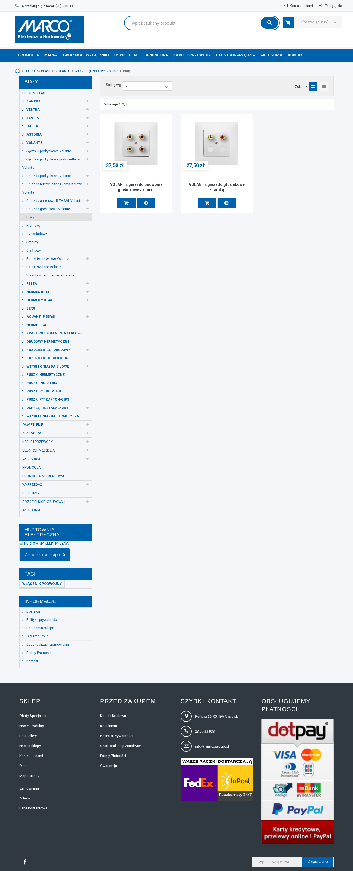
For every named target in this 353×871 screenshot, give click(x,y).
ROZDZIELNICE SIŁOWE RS (47, 358)
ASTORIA (34, 134)
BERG (30, 308)
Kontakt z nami (301, 5)
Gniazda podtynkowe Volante (48, 175)
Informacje (40, 601)
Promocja (28, 55)
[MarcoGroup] (49, 29)
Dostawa (33, 611)
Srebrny (32, 242)
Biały (30, 217)
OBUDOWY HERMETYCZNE (47, 341)
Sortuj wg (113, 84)
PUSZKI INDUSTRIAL (43, 383)
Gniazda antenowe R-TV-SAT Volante (54, 200)
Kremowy (33, 225)
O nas (23, 765)
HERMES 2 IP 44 (39, 300)
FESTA (31, 283)
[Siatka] (313, 86)
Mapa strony (29, 775)
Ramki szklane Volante (44, 267)
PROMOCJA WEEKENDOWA (43, 476)
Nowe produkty (31, 726)
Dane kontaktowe (33, 808)
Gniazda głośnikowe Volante (96, 70)
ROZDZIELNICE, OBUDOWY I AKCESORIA (43, 506)
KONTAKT (296, 55)
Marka (51, 55)
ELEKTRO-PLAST (38, 70)
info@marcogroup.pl (212, 746)
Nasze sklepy (30, 745)
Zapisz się (318, 861)
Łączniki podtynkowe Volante (48, 151)
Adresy (25, 798)
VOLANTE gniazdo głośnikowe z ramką (217, 187)
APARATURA (157, 55)
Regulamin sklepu (40, 627)
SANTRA (33, 101)
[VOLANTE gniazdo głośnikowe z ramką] (216, 143)
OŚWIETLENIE (127, 55)
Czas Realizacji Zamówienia (122, 745)
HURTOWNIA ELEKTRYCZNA (42, 532)
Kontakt (32, 661)
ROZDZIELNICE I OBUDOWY (48, 349)
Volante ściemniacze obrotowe (50, 275)
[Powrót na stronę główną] (17, 70)
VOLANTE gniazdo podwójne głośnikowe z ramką (136, 187)
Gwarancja (108, 765)
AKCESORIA (271, 55)
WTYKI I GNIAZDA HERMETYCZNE (53, 416)
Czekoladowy (36, 233)
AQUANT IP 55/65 (40, 316)
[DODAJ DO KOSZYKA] (126, 203)
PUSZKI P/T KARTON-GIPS (47, 399)
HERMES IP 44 (37, 291)
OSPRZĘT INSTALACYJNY (47, 407)
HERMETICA (36, 325)
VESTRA (33, 109)
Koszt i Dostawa (113, 715)
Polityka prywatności (42, 619)
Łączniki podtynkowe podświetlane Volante (51, 163)
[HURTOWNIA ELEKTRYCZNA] (56, 543)
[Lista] (324, 86)
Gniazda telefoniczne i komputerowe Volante (52, 188)
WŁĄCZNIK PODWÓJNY (42, 583)
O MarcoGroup (37, 636)
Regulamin (108, 726)
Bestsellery (28, 735)
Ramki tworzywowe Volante (47, 258)
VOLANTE (62, 70)
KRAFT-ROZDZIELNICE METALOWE (54, 333)
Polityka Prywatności (116, 735)
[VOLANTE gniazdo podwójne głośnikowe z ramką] (136, 143)
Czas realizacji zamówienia (47, 644)
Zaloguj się (333, 5)
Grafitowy (33, 250)
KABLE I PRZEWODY (192, 55)
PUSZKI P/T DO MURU (43, 391)
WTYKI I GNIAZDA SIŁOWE (47, 366)
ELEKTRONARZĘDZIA (235, 55)
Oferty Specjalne (32, 715)
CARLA (32, 126)
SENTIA (32, 117)
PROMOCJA (31, 467)
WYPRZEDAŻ (32, 484)
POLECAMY (30, 493)
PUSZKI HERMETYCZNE (45, 374)
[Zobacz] (146, 203)
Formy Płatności (38, 652)
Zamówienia (29, 788)
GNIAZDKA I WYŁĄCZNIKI (86, 55)
